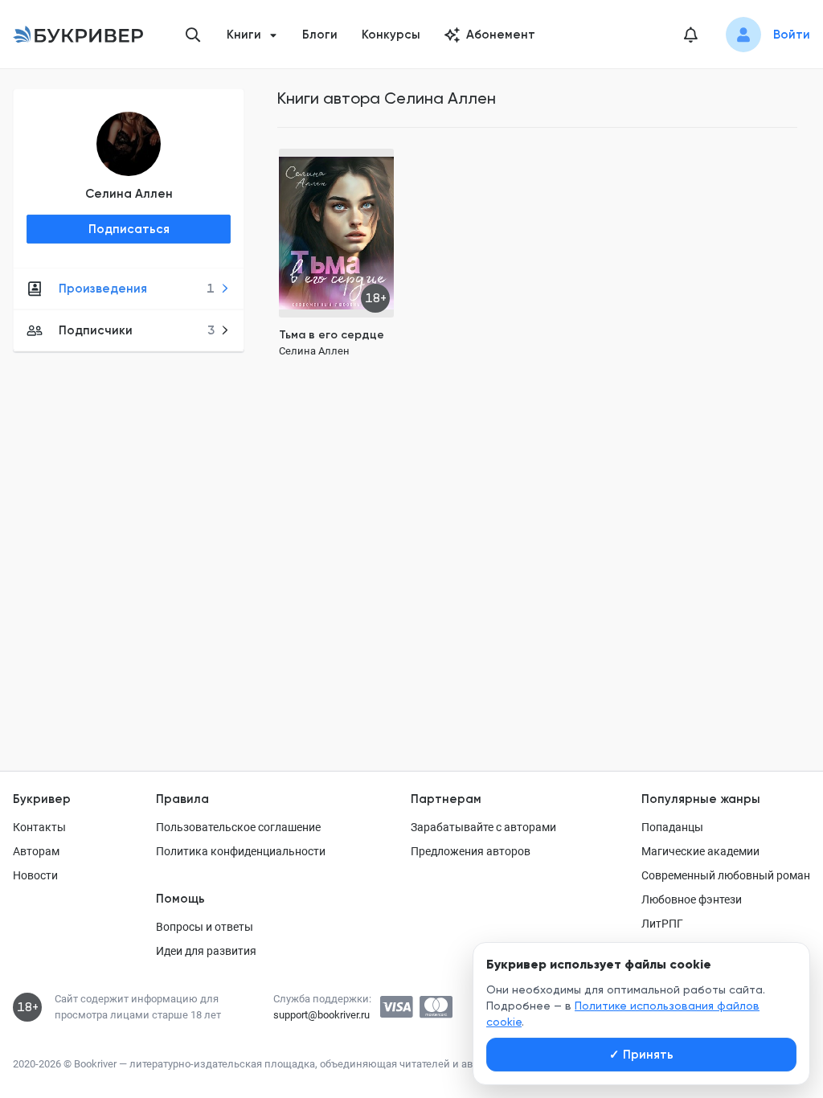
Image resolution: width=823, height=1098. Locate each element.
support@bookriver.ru (321, 1015)
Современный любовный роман (725, 875)
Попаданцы (672, 827)
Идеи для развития (206, 950)
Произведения (137, 288)
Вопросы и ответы (204, 926)
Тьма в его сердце (331, 335)
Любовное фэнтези (691, 899)
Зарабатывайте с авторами (483, 827)
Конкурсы (391, 34)
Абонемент (500, 34)
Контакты (39, 827)
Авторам (36, 851)
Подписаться (129, 229)
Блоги (320, 34)
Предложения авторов (470, 851)
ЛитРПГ (662, 923)
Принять (641, 1054)
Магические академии (700, 851)
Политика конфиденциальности (241, 851)
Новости (35, 875)
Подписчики (137, 330)
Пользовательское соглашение (238, 827)
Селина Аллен (129, 193)
